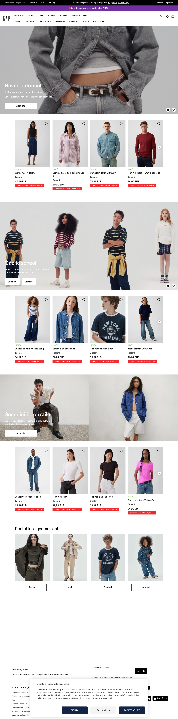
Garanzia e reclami (19, 704)
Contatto (33, 3)
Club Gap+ (52, 3)
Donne (32, 587)
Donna (32, 15)
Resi (14, 700)
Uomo (41, 15)
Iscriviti (141, 671)
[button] (159, 147)
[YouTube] (148, 688)
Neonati (146, 587)
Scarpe (86, 21)
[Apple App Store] (160, 698)
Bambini (29, 282)
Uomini (70, 587)
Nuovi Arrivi (19, 15)
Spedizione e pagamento (15, 3)
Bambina (52, 15)
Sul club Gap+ (123, 3)
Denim (17, 21)
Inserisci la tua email (101, 668)
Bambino (64, 15)
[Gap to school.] (89, 246)
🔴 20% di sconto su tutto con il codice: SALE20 (89, 8)
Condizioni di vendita (20, 707)
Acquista (20, 106)
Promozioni (98, 21)
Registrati (112, 3)
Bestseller (60, 21)
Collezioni (73, 21)
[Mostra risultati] (161, 16)
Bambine (12, 282)
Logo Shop (29, 21)
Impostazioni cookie (20, 715)
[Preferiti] (167, 16)
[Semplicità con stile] (89, 407)
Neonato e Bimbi (80, 15)
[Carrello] (172, 16)
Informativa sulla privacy (22, 711)
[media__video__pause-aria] (168, 110)
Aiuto (42, 3)
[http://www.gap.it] (6, 18)
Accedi (160, 3)
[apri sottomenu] (25, 15)
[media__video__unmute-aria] (174, 110)
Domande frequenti (20, 692)
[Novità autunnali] (89, 70)
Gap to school (44, 21)
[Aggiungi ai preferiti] (46, 124)
